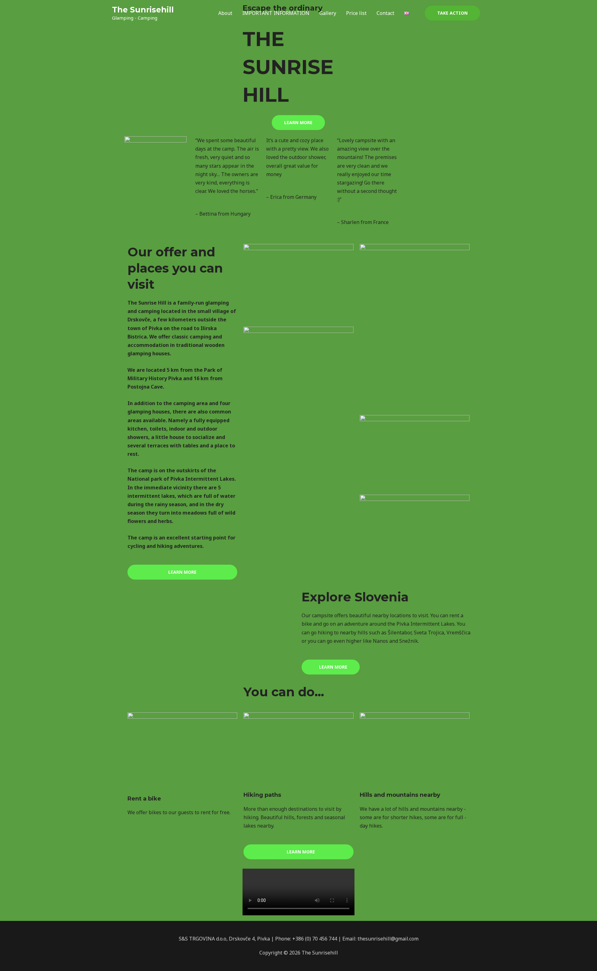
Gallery (327, 13)
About (225, 13)
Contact (385, 13)
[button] (452, 13)
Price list (356, 13)
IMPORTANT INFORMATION (275, 13)
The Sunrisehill (143, 9)
